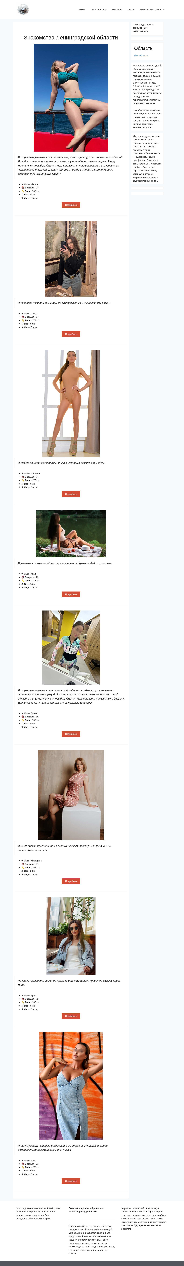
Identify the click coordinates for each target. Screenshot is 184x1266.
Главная (81, 9)
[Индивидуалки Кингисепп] (23, 9)
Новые (131, 9)
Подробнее (71, 205)
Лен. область (141, 55)
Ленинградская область (150, 9)
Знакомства (117, 9)
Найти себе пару (98, 9)
